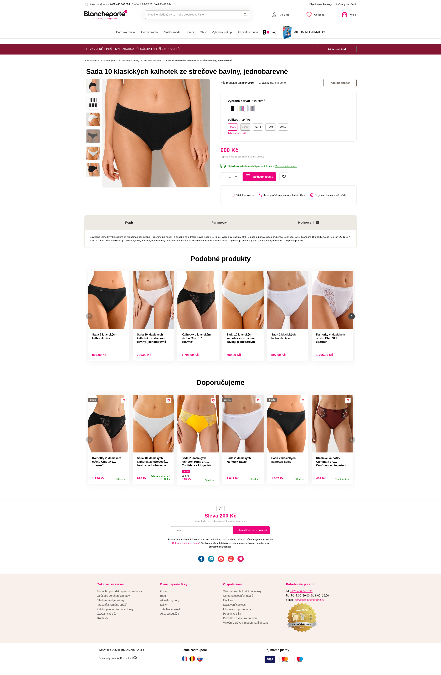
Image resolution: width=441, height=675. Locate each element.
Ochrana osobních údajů (238, 595)
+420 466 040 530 (120, 4)
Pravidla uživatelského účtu (240, 618)
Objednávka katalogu (320, 4)
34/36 (233, 126)
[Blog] (240, 559)
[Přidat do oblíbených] (283, 176)
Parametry (219, 222)
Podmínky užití (232, 613)
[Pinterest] (220, 559)
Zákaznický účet (107, 613)
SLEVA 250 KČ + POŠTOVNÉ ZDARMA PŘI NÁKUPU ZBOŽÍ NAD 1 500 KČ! (132, 49)
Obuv (203, 32)
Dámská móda (125, 32)
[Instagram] (210, 559)
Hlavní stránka (91, 60)
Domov (190, 32)
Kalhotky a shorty (130, 60)
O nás (163, 591)
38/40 (245, 126)
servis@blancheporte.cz (309, 599)
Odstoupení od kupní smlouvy (115, 609)
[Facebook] (201, 559)
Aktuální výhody (170, 600)
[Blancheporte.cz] (105, 14)
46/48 (270, 126)
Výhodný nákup (222, 32)
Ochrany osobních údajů (185, 543)
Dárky (163, 604)
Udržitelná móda (247, 32)
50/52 (283, 126)
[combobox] (189, 15)
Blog (163, 595)
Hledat (242, 15)
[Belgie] (193, 659)
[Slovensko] (200, 659)
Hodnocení (308, 222)
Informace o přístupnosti (237, 609)
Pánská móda (171, 32)
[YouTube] (230, 559)
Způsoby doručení (346, 4)
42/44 (258, 126)
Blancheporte (277, 82)
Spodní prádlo (149, 32)
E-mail (178, 530)
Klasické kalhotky (152, 60)
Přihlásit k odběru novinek (251, 530)
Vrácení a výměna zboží (111, 604)
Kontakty (102, 618)
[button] (89, 439)
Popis (129, 222)
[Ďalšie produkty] (351, 316)
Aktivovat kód (337, 49)
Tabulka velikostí (237, 133)
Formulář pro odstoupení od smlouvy (119, 591)
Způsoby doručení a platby (113, 595)
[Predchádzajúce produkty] (89, 316)
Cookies (228, 600)
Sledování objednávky (111, 600)
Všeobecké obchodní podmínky (242, 591)
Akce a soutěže (169, 613)
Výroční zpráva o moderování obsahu (246, 622)
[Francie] (185, 659)
